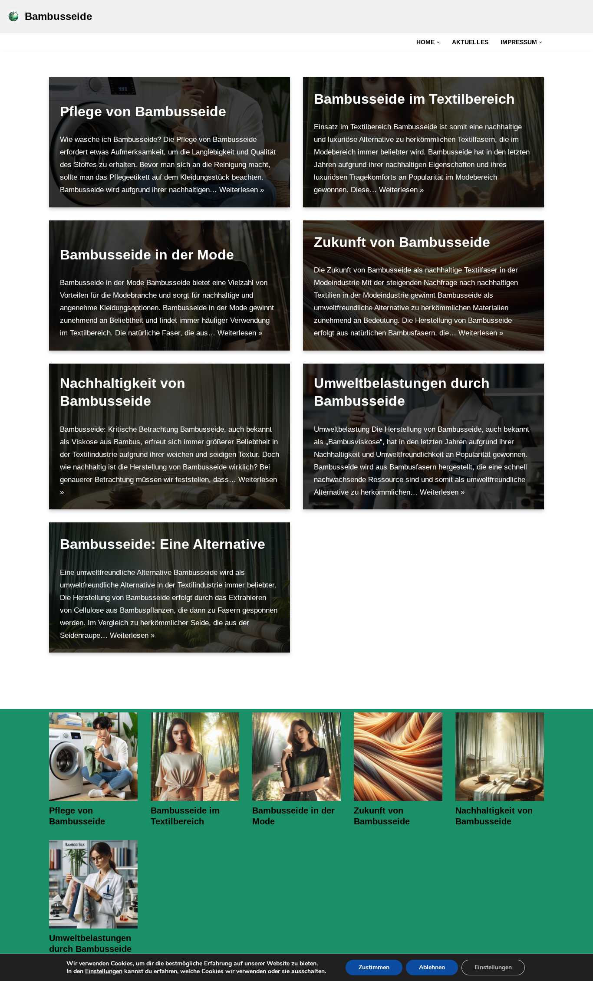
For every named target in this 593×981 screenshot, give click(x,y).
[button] (438, 42)
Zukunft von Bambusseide (402, 242)
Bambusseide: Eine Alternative (162, 544)
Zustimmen (374, 967)
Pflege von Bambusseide (143, 111)
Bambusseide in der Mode (147, 254)
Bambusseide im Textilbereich (414, 99)
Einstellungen (103, 971)
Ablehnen (432, 967)
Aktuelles (470, 42)
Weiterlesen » (241, 190)
